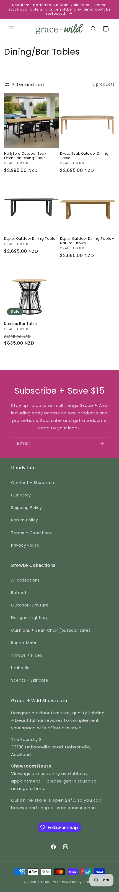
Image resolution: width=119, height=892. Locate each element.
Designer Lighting (29, 617)
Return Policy (24, 520)
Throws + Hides (26, 655)
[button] (11, 29)
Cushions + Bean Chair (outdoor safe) (51, 630)
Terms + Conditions (31, 533)
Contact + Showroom (33, 482)
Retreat (19, 592)
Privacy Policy (25, 545)
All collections (25, 580)
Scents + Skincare (29, 680)
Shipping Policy (26, 507)
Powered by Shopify (78, 882)
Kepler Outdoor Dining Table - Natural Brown (87, 240)
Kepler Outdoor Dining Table (29, 238)
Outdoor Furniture (29, 605)
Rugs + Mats (23, 643)
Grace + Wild (49, 882)
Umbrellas (21, 668)
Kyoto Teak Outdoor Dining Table (84, 155)
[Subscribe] (101, 443)
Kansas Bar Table (20, 324)
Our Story (21, 495)
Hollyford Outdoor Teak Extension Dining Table (25, 155)
